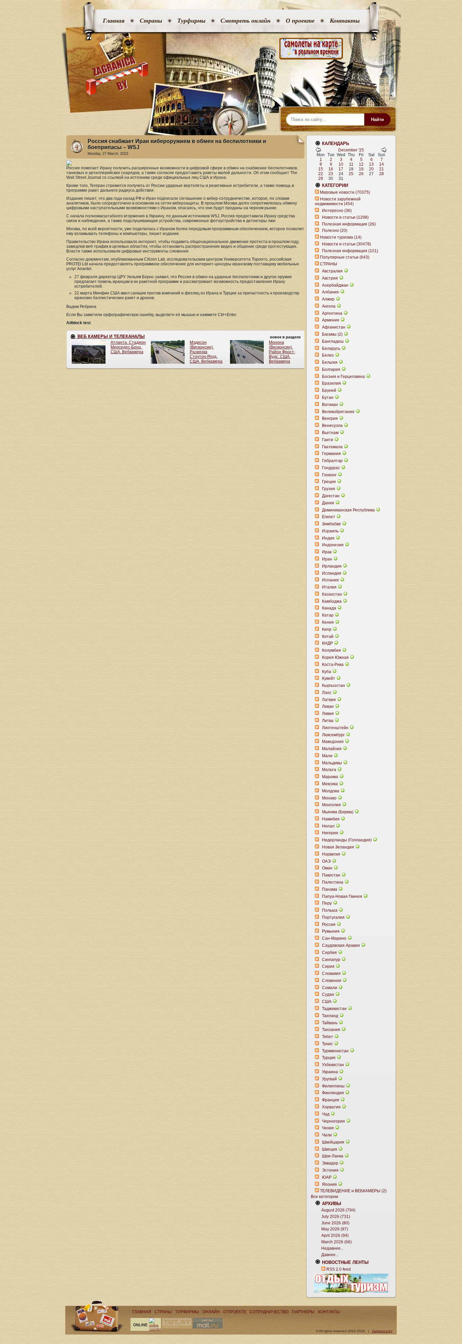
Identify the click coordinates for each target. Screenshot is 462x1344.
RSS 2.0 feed (338, 1269)
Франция (330, 1100)
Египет (328, 516)
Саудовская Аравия (341, 945)
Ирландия (332, 566)
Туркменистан (335, 1051)
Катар (327, 615)
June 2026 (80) (335, 1223)
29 (320, 178)
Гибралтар (332, 460)
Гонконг (329, 475)
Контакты (345, 20)
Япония (329, 1184)
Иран (327, 559)
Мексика (330, 784)
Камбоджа (332, 601)
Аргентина (332, 313)
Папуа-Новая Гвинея (342, 896)
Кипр (326, 629)
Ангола (329, 306)
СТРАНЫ (328, 264)
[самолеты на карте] (231, 49)
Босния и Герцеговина (343, 376)
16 (330, 169)
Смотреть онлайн (246, 20)
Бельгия (330, 362)
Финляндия (333, 1092)
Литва (327, 720)
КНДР (327, 643)
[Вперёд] (384, 151)
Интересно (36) (337, 210)
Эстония (330, 1170)
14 (381, 164)
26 (361, 173)
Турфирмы (191, 20)
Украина (330, 1072)
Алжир (328, 299)
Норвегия (331, 854)
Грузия (328, 488)
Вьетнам (330, 432)
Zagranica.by (382, 1331)
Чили (327, 1135)
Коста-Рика (333, 664)
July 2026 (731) (335, 1216)
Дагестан (331, 496)
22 (320, 173)
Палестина (332, 882)
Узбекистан (333, 1064)
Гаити (327, 439)
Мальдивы (332, 763)
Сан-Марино (334, 938)
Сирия (328, 966)
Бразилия (331, 383)
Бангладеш (333, 341)
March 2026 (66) (336, 1242)
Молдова (330, 791)
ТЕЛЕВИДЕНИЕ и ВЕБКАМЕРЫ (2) (353, 1191)
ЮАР (326, 1177)
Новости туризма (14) (341, 237)
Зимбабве (331, 524)
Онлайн (211, 1312)
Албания (330, 292)
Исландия (332, 573)
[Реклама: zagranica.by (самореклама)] (351, 1283)
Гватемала (332, 447)
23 (330, 173)
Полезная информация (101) (350, 250)
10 (341, 164)
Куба (326, 671)
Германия (331, 453)
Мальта (329, 769)
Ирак (326, 552)
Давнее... (330, 1254)
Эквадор (330, 1163)
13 (371, 164)
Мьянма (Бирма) (337, 812)
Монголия (331, 804)
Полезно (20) (334, 230)
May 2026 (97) (334, 1229)
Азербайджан (335, 285)
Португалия (333, 917)
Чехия (328, 1128)
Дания (328, 503)
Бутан (327, 397)
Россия (329, 924)
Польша (330, 910)
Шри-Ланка (332, 1156)
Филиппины (333, 1086)
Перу (327, 903)
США (326, 1001)
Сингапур (331, 959)
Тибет (327, 1036)
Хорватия (331, 1107)
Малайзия (332, 748)
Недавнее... (332, 1248)
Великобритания (338, 411)
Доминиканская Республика (348, 510)
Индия (328, 538)
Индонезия (333, 545)
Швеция (329, 1149)
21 (381, 169)
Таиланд (330, 1015)
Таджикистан (334, 1008)
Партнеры (303, 1312)
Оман (327, 868)
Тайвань (330, 1023)
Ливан (328, 706)
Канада (329, 608)
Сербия (329, 952)
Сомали (329, 987)
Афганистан (333, 327)
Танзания (331, 1029)
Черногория (333, 1121)
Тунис (327, 1043)
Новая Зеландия (338, 847)
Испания (330, 580)
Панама (329, 889)
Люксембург (333, 735)
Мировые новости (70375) (345, 192)
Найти (377, 119)
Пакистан (331, 875)
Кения (328, 622)
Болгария (331, 369)
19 (361, 169)
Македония (333, 741)
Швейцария (333, 1142)
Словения (331, 980)
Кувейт (328, 678)
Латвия (329, 699)
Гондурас (331, 467)
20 (371, 169)
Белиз (328, 355)
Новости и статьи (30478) (346, 244)
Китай (327, 636)
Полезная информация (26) (349, 224)
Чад (325, 1114)
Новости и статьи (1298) (345, 217)
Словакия (331, 973)
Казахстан (332, 594)
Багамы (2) (332, 334)
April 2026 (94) (335, 1235)
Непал (328, 826)
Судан (328, 994)
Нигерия (330, 833)
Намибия (331, 819)
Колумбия (331, 650)
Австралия (332, 271)
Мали (327, 755)
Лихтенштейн (335, 727)
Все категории (324, 1196)
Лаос (326, 692)
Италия (329, 587)
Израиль (330, 531)
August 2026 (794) (338, 1210)
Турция (329, 1057)
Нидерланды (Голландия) (347, 840)
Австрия (330, 278)
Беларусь (331, 348)
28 (381, 173)
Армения (330, 320)
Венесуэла (332, 425)
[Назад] (318, 151)
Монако (329, 798)
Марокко (330, 776)
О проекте (300, 20)
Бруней (329, 390)
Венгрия (330, 418)
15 (320, 169)
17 (341, 169)
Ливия (328, 713)
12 (361, 164)
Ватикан (330, 404)
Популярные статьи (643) (344, 257)
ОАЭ (326, 861)
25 (351, 173)
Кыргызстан (333, 685)
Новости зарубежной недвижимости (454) (338, 201)
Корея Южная (335, 657)
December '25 (351, 150)
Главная (113, 20)
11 (351, 164)
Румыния (331, 931)
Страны (151, 20)
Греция (329, 481)
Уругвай (329, 1079)
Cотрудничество (269, 1312)
